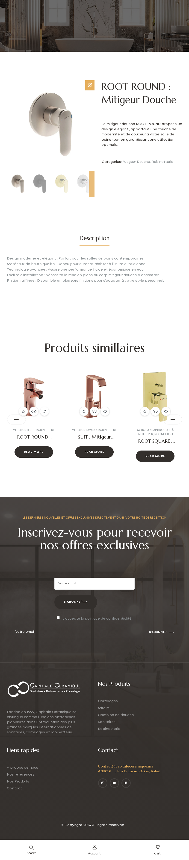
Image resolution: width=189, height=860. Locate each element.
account (94, 853)
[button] (16, 419)
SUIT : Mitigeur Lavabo (34, 439)
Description (94, 238)
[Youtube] (114, 783)
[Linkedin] (126, 783)
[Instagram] (102, 783)
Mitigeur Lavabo (23, 430)
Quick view (33, 411)
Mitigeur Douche (136, 162)
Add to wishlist (23, 411)
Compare (44, 411)
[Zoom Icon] (89, 85)
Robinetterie (162, 162)
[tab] (94, 238)
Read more (34, 452)
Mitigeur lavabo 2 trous (155, 430)
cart (157, 853)
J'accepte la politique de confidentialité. (97, 618)
